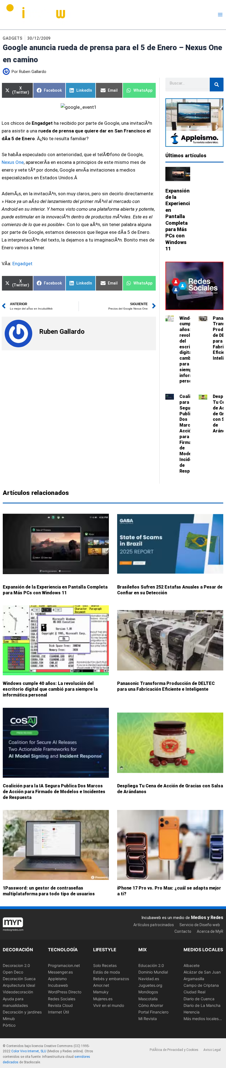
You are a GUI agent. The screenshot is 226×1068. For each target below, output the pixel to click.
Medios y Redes (207, 917)
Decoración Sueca (19, 978)
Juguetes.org (150, 985)
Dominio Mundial (153, 972)
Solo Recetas (105, 965)
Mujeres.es (102, 998)
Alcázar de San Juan (202, 972)
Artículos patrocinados (153, 925)
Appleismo (57, 978)
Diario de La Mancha (202, 1005)
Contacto (182, 931)
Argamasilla (194, 978)
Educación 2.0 (151, 965)
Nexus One (13, 162)
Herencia (192, 1012)
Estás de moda (106, 972)
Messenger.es (60, 972)
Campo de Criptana (201, 985)
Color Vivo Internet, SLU (28, 1051)
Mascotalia (148, 998)
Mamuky (101, 992)
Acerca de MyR (210, 931)
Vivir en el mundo (108, 1005)
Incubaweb (58, 985)
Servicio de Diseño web (199, 925)
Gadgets (13, 38)
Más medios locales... (203, 1018)
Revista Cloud (60, 1005)
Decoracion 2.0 (16, 965)
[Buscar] (217, 84)
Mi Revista (147, 1018)
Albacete (192, 965)
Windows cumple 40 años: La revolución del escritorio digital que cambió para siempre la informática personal (50, 689)
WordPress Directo (64, 992)
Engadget (22, 263)
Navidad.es (148, 978)
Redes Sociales (61, 998)
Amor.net (101, 985)
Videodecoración (18, 992)
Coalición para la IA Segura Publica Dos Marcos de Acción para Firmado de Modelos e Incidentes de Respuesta (54, 791)
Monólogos (148, 992)
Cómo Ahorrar (150, 1005)
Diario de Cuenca (199, 998)
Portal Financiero (153, 1012)
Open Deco (13, 972)
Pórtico (9, 1025)
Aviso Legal (212, 1050)
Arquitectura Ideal (19, 985)
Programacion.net (64, 965)
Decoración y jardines (22, 1012)
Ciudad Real (194, 992)
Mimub (9, 1018)
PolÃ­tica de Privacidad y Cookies (174, 1050)
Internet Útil (58, 1012)
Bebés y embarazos (111, 978)
